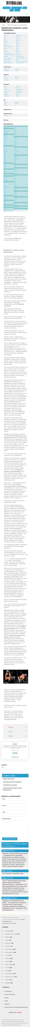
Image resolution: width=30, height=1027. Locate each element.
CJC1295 (7, 967)
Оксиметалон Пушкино (10, 785)
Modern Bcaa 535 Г (9, 779)
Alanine (7, 970)
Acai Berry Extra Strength (11, 934)
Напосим (7, 979)
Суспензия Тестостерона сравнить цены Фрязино (14, 485)
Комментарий (6, 818)
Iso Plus (7, 940)
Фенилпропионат (9, 952)
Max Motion (8, 931)
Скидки (25, 8)
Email (4, 805)
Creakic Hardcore (9, 973)
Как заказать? (6, 8)
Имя (4, 799)
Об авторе (15, 757)
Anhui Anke (8, 946)
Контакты (17, 10)
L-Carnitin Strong (9, 949)
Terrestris (7, 961)
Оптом (11, 10)
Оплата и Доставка (16, 8)
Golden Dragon (8, 964)
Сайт (3, 812)
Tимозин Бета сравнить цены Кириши (14, 636)
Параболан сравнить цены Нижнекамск (17, 25)
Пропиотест (8, 943)
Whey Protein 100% (10, 976)
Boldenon (7, 937)
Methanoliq (7, 958)
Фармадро (7, 983)
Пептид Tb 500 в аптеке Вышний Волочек (16, 1007)
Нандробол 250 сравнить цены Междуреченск (15, 436)
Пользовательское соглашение (9, 923)
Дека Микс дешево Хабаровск (12, 782)
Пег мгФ (7, 955)
